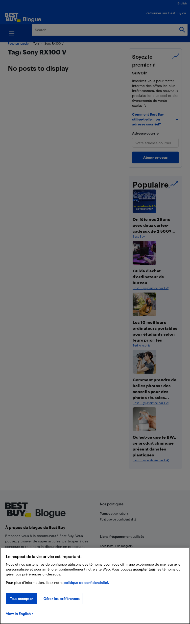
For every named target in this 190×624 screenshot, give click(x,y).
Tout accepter (21, 598)
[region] (95, 586)
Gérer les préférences (62, 598)
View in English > (19, 613)
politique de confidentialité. (86, 582)
